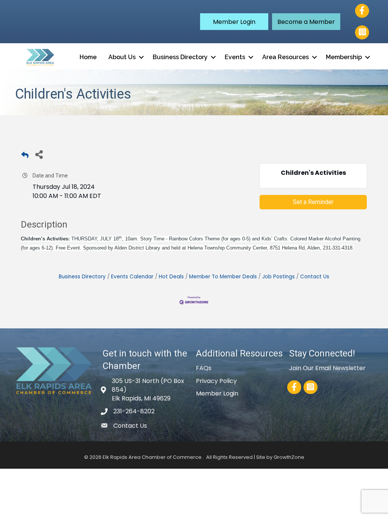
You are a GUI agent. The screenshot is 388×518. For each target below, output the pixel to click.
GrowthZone (289, 457)
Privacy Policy (216, 381)
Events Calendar (132, 276)
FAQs (203, 368)
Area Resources (285, 57)
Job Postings (278, 276)
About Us (122, 57)
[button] (234, 21)
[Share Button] (38, 154)
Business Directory (180, 57)
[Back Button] (24, 156)
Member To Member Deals (223, 276)
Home (88, 57)
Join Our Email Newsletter (327, 368)
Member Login (217, 393)
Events (235, 57)
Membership (344, 57)
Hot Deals (171, 276)
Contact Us (314, 276)
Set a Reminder (313, 202)
